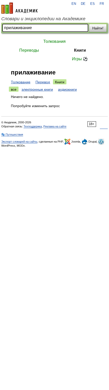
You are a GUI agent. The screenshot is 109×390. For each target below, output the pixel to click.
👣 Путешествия (12, 134)
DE (83, 4)
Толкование (20, 82)
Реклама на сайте (54, 126)
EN (73, 4)
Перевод (42, 82)
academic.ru (19, 8)
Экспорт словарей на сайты (19, 141)
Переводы (29, 50)
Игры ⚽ (80, 59)
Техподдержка (33, 126)
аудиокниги (67, 89)
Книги (80, 50)
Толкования (54, 41)
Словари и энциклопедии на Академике (43, 18)
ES (92, 4)
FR (102, 4)
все (13, 89)
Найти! (97, 28)
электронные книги (37, 89)
